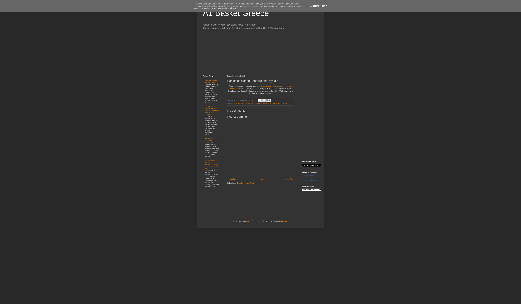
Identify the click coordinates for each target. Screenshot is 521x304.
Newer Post (232, 179)
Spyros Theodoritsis (254, 221)
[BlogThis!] (261, 100)
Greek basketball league (263, 103)
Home (261, 179)
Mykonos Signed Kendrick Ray (211, 81)
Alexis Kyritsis (238, 103)
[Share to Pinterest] (269, 100)
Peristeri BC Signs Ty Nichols (211, 139)
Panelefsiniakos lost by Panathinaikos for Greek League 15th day (212, 164)
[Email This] (259, 100)
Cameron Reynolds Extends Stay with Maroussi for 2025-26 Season (212, 110)
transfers (284, 103)
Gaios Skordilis (249, 103)
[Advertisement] (260, 52)
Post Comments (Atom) (245, 183)
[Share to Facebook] (266, 100)
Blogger (285, 221)
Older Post (289, 179)
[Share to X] (264, 100)
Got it (325, 6)
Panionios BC (275, 103)
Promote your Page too (309, 180)
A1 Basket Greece (236, 13)
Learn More (314, 6)
